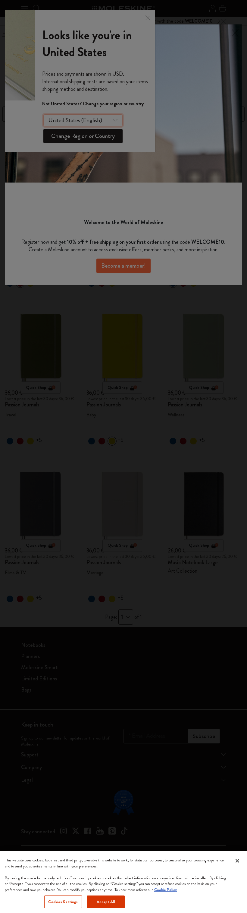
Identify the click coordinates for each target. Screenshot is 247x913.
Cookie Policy (165, 889)
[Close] (237, 860)
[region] (123, 882)
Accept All (106, 902)
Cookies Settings (63, 902)
